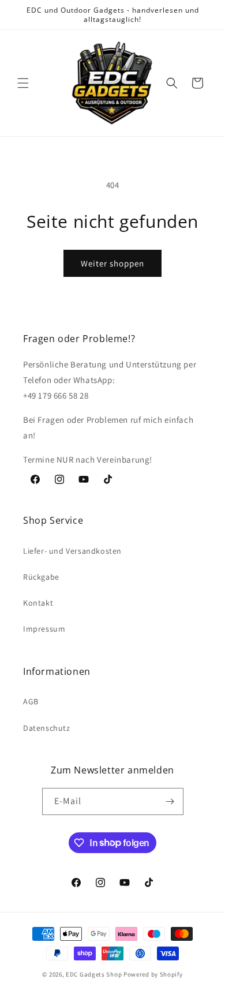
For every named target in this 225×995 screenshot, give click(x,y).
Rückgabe (41, 577)
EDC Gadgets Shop (94, 974)
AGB (31, 701)
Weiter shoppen (112, 263)
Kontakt (38, 603)
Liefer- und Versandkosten (72, 551)
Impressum (44, 629)
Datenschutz (46, 728)
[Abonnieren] (170, 801)
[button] (23, 83)
